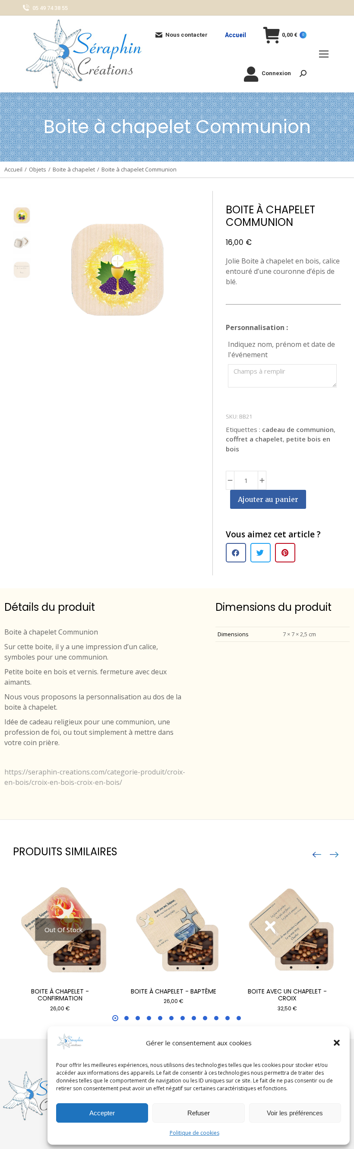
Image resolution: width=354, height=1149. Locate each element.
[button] (336, 1042)
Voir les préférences (295, 1113)
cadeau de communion (298, 429)
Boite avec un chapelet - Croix (287, 995)
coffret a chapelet (254, 439)
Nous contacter (186, 35)
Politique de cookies (194, 1132)
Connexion (276, 73)
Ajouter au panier (268, 499)
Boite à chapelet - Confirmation (60, 995)
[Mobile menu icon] (323, 54)
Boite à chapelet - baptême (173, 991)
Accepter (102, 1113)
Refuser (198, 1113)
